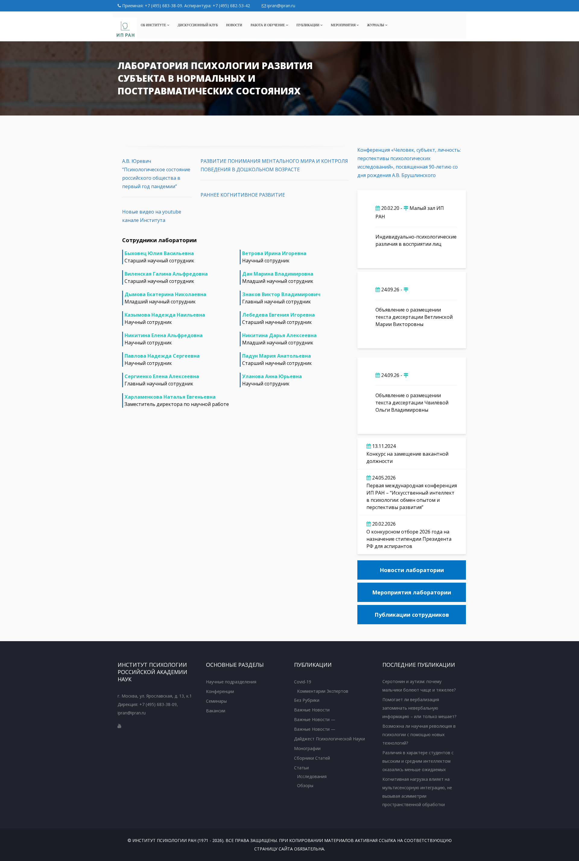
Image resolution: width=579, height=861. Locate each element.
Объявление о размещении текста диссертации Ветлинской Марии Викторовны (414, 317)
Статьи (301, 768)
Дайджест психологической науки (329, 739)
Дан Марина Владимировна (277, 274)
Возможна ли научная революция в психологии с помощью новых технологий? (419, 734)
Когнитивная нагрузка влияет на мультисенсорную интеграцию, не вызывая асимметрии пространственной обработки (417, 791)
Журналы (376, 25)
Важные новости (312, 710)
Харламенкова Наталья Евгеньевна (170, 397)
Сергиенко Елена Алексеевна (162, 376)
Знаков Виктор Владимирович (281, 294)
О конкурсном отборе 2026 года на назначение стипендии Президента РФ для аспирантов (408, 538)
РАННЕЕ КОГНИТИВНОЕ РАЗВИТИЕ (243, 195)
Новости (234, 25)
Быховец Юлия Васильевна (159, 253)
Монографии (307, 748)
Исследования (312, 776)
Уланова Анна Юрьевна (272, 376)
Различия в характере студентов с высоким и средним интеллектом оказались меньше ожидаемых (418, 761)
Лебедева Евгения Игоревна (278, 315)
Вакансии (215, 711)
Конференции (220, 691)
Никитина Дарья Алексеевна (279, 335)
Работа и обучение (268, 25)
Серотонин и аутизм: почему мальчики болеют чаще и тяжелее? (419, 686)
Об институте (154, 25)
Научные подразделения (231, 682)
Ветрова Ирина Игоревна (274, 253)
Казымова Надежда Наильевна (165, 315)
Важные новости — (314, 719)
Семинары (216, 701)
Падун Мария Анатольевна (276, 356)
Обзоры (305, 785)
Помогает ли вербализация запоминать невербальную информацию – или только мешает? (419, 708)
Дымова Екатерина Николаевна (165, 294)
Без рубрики (306, 700)
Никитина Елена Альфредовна (164, 335)
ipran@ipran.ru (280, 5)
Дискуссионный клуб (198, 25)
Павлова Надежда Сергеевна (162, 356)
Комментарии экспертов (322, 691)
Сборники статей (312, 758)
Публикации (308, 25)
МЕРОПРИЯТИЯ (343, 25)
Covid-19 (302, 682)
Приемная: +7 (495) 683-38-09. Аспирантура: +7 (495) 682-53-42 (185, 5)
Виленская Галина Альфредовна (166, 274)
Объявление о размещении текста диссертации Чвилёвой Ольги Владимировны (411, 402)
